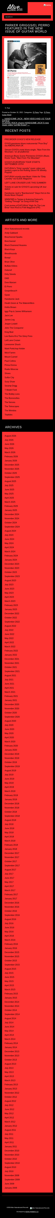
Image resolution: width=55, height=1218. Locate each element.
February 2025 (11, 506)
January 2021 (11, 700)
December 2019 (12, 754)
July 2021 (9, 680)
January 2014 (11, 1047)
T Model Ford (11, 390)
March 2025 (10, 502)
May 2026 (9, 448)
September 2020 (12, 717)
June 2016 (9, 927)
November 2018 (12, 808)
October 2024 (11, 523)
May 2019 (9, 783)
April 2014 (9, 1035)
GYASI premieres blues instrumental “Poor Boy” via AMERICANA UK (26, 144)
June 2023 (9, 589)
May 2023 (9, 593)
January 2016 (11, 948)
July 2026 (9, 440)
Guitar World (6, 115)
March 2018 (10, 841)
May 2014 (9, 1031)
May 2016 (9, 932)
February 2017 (11, 894)
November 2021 (12, 663)
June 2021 (9, 684)
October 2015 (11, 960)
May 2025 (9, 494)
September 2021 (12, 671)
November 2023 (12, 568)
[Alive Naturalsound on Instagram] (14, 1200)
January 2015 (11, 998)
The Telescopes (12, 406)
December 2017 (12, 853)
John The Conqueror (14, 328)
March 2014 (10, 1039)
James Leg (10, 320)
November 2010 (12, 1155)
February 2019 (11, 795)
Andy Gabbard (11, 233)
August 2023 (10, 580)
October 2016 (11, 911)
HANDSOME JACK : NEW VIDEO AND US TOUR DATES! (26, 120)
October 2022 (11, 618)
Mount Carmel (11, 357)
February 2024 (11, 556)
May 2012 (9, 1113)
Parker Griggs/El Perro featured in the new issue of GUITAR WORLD (27, 28)
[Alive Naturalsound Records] (15, 10)
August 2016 (10, 919)
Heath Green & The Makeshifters (19, 303)
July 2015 (9, 973)
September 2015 (12, 965)
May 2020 (9, 733)
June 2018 (9, 828)
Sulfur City (9, 377)
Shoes (7, 373)
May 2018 (9, 832)
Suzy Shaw (10, 382)
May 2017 (9, 882)
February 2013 (11, 1084)
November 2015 (12, 956)
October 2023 (11, 572)
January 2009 (11, 1188)
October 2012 (11, 1097)
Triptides (8, 415)
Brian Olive (10, 262)
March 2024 (10, 551)
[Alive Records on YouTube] (35, 1200)
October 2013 (11, 1060)
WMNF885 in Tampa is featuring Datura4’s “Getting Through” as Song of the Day (24, 200)
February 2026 (11, 456)
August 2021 (10, 675)
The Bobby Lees (12, 394)
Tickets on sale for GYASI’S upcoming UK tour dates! (25, 188)
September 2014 (12, 1014)
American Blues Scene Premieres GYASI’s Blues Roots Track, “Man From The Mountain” (27, 157)
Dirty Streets (10, 274)
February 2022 (11, 651)
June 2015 (9, 977)
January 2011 (11, 1146)
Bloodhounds (11, 253)
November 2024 (12, 518)
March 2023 (10, 601)
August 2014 (10, 1018)
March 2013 (10, 1080)
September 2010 (12, 1163)
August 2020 (10, 721)
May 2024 (9, 543)
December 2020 (12, 704)
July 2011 (9, 1134)
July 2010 (9, 1171)
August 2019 (10, 770)
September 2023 (12, 576)
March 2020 (10, 742)
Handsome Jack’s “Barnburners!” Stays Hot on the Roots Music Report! (27, 194)
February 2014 (11, 1043)
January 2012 (11, 1126)
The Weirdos (10, 410)
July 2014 (9, 1022)
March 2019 (10, 791)
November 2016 (12, 907)
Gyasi (7, 295)
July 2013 (9, 1068)
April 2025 (9, 498)
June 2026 (9, 444)
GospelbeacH (11, 291)
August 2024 (10, 531)
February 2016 (11, 944)
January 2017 (11, 899)
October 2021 (11, 667)
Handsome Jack (12, 299)
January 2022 (11, 655)
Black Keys (10, 249)
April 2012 (9, 1118)
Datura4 (8, 270)
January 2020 (11, 750)
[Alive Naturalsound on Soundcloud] (40, 1200)
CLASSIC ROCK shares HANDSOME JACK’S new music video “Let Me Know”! (25, 124)
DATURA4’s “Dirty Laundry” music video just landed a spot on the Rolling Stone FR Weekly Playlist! (26, 170)
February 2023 (11, 605)
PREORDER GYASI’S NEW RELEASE (23, 139)
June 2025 (9, 489)
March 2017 (10, 890)
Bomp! (7, 258)
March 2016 (10, 940)
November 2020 (12, 708)
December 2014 (12, 1002)
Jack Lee (9, 315)
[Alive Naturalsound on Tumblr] (25, 1200)
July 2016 (9, 923)
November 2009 (12, 1175)
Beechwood (10, 241)
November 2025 (12, 469)
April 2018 (9, 837)
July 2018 (9, 824)
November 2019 (12, 758)
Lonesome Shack (12, 344)
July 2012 (9, 1105)
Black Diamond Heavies (16, 245)
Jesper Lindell (11, 324)
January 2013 (11, 1089)
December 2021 (12, 659)
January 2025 (11, 510)
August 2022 (10, 626)
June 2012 (9, 1109)
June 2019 (9, 779)
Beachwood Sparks (13, 237)
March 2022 (10, 646)
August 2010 (10, 1167)
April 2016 (9, 936)
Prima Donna (11, 365)
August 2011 (10, 1130)
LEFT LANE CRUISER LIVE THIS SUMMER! (25, 183)
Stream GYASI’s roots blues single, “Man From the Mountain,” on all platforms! (27, 151)
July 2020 (9, 725)
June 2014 (9, 1027)
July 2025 (9, 485)
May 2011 (9, 1138)
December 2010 (12, 1151)
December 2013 (12, 1051)
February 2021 (11, 696)
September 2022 (12, 622)
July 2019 (9, 775)
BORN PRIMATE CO (31, 1211)
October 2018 (11, 812)
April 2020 (9, 737)
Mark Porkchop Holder (15, 348)
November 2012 (12, 1093)
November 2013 (12, 1056)
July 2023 (9, 584)
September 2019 (12, 766)
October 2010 (11, 1159)
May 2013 (9, 1072)
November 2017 (12, 857)
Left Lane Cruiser (12, 340)
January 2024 (11, 560)
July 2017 (9, 874)
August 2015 (10, 969)
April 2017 (9, 886)
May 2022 (9, 638)
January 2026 (11, 461)
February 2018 (11, 845)
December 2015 (12, 952)
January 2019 (11, 799)
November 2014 (12, 1006)
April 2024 (9, 547)
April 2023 (9, 597)
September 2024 (12, 527)
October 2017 (11, 861)
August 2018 (10, 820)
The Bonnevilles (12, 398)
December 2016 (12, 903)
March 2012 (10, 1122)
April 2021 (9, 688)
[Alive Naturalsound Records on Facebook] (19, 1200)
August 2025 (10, 481)
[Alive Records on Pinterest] (30, 1200)
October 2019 (11, 762)
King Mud (9, 332)
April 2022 (9, 642)
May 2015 (9, 981)
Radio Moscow (11, 369)
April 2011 (9, 1142)
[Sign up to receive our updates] (9, 1200)
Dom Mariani (10, 282)
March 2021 (10, 692)
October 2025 (11, 473)
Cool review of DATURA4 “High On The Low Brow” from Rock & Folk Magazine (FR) (25, 206)
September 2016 (12, 915)
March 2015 (10, 989)
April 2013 (9, 1076)
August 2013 (10, 1064)
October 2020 (11, 713)
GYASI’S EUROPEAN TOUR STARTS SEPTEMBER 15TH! (22, 163)
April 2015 (9, 985)
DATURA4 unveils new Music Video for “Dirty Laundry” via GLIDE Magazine (25, 177)
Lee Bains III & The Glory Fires (18, 336)
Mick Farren (10, 353)
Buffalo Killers (11, 266)
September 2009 (12, 1179)
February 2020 (11, 746)
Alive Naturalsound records (17, 229)
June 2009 (9, 1184)
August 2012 (10, 1101)
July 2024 (9, 535)
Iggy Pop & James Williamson (18, 311)
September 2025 (12, 477)
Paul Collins (10, 361)
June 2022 (9, 634)
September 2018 (12, 816)
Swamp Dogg (11, 386)
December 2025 (12, 465)
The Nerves (10, 402)
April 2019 (9, 787)
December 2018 (12, 803)
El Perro (36, 112)
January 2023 (11, 609)
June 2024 (9, 539)
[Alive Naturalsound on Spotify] (46, 1200)
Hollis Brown (10, 307)
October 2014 (11, 1010)
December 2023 (12, 564)
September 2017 (12, 865)
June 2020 (9, 729)
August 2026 (10, 436)
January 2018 (11, 849)
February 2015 (11, 994)
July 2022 (9, 630)
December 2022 (12, 613)
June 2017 (9, 878)
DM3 (7, 278)
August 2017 (10, 870)
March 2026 (10, 452)
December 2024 (12, 514)
